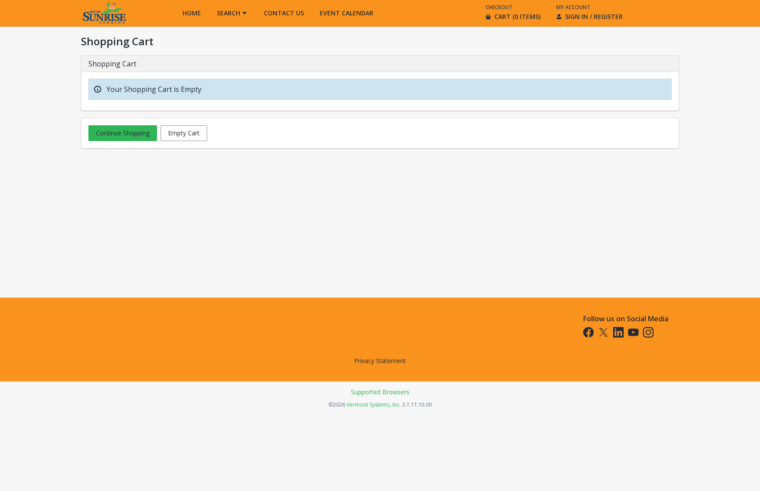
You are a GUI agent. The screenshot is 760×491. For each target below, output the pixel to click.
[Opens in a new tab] (104, 24)
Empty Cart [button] (184, 133)
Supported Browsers (380, 392)
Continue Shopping (123, 133)
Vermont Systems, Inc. (374, 404)
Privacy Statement (380, 360)
